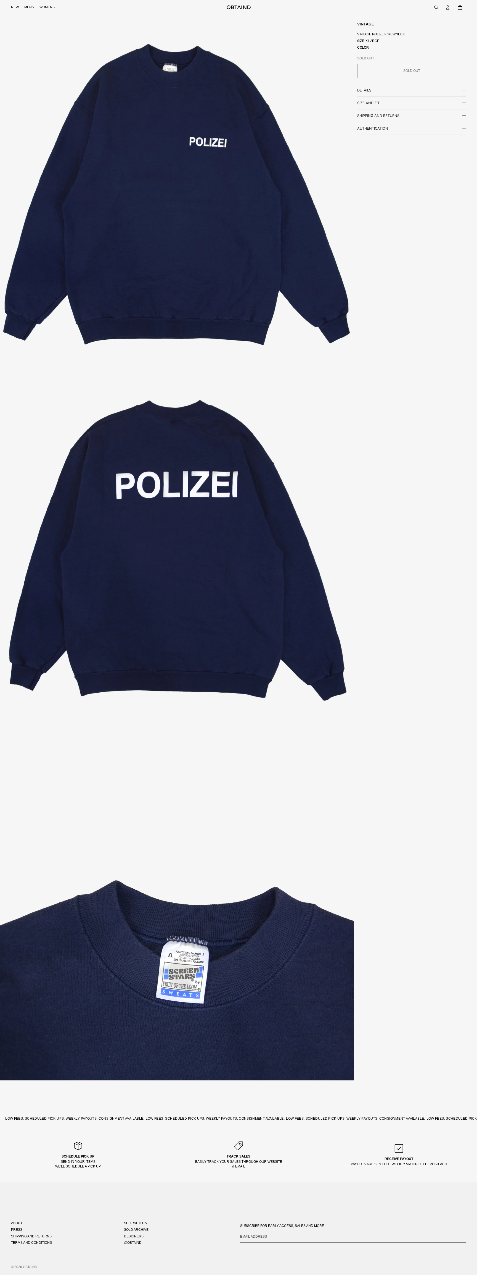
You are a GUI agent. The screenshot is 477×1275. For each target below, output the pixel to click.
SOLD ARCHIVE (136, 1230)
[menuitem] (15, 7)
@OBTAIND (133, 1243)
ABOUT (16, 1223)
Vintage (365, 24)
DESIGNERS (134, 1236)
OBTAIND (30, 1267)
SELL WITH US (135, 1223)
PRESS (16, 1230)
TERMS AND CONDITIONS (31, 1243)
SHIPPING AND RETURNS (31, 1236)
